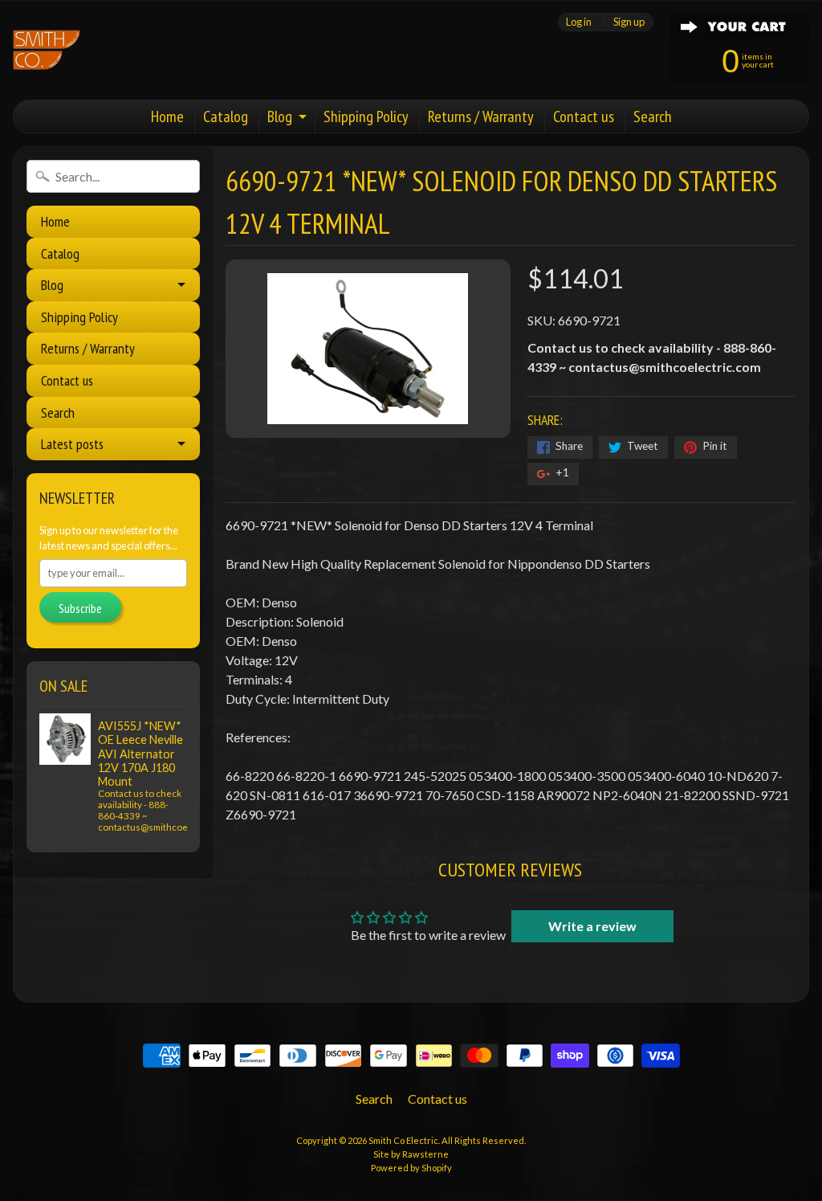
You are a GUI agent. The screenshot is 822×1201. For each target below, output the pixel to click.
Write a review (592, 925)
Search (652, 116)
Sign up (629, 22)
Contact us (583, 116)
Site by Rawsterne (411, 1154)
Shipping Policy (366, 116)
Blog (279, 116)
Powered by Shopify (411, 1167)
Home (167, 116)
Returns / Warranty (481, 116)
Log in (579, 22)
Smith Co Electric (403, 1140)
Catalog (225, 116)
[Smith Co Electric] (46, 50)
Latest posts (72, 444)
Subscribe (80, 608)
